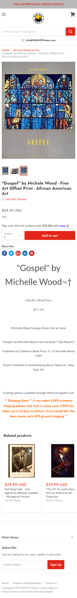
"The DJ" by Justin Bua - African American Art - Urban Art (61, 492)
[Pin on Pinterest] (31, 253)
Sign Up (55, 564)
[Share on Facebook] (4, 253)
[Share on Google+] (18, 253)
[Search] (70, 31)
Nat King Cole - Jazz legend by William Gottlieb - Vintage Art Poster (21, 492)
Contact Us (51, 583)
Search (5, 583)
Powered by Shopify (43, 591)
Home (5, 50)
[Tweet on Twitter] (11, 253)
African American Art (26, 50)
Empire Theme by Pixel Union (17, 591)
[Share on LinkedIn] (25, 253)
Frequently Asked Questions (27, 583)
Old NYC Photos (16, 199)
